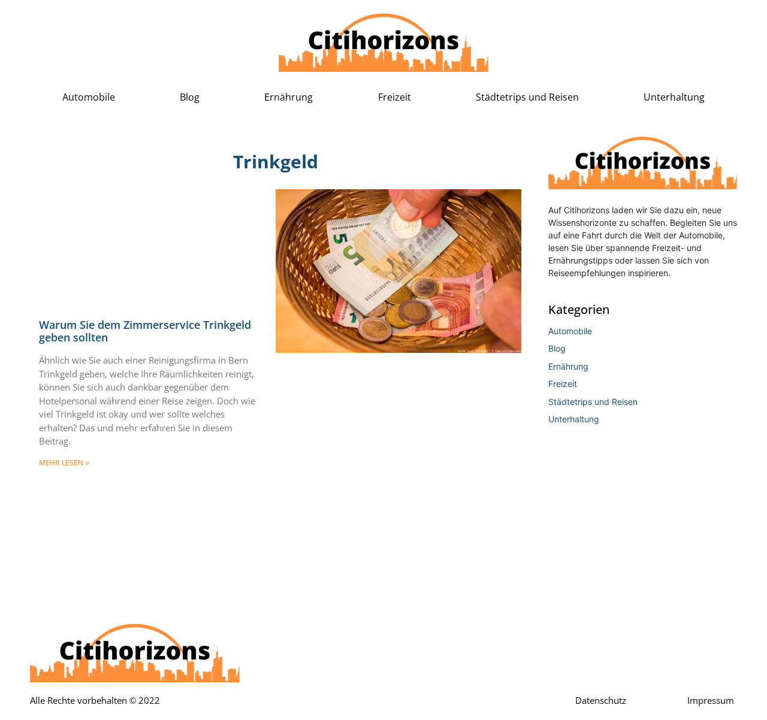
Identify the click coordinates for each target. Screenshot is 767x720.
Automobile (88, 97)
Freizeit (394, 97)
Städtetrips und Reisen (527, 97)
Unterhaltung (674, 97)
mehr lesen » (64, 463)
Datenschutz (600, 700)
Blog (190, 97)
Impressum (710, 700)
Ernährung (288, 97)
